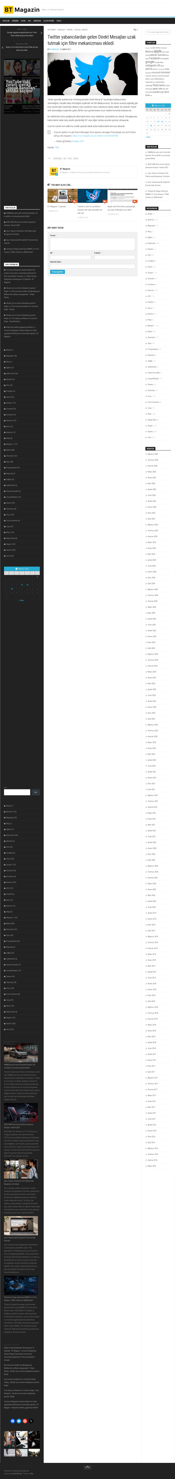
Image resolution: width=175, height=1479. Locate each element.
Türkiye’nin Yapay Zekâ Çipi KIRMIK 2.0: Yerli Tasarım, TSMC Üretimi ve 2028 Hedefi (157, 194)
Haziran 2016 (152, 1160)
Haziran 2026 (152, 466)
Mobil (70, 30)
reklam (147, 79)
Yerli (58, 21)
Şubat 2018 (152, 1042)
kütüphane (148, 73)
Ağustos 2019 (153, 936)
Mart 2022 (151, 754)
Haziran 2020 (152, 878)
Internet (52, 30)
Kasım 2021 (152, 778)
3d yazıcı (147, 48)
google (149, 62)
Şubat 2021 (152, 830)
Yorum (53, 235)
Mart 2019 (151, 966)
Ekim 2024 (151, 577)
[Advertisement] (22, 160)
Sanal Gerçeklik (12, 491)
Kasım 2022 (152, 707)
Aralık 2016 (152, 1125)
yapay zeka (157, 88)
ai (151, 48)
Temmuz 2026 (153, 460)
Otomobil (9, 456)
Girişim (15, 21)
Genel (8, 397)
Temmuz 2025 (153, 530)
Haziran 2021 (152, 807)
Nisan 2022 (152, 748)
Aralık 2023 (152, 630)
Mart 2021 (151, 825)
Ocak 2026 (152, 495)
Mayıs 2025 (152, 542)
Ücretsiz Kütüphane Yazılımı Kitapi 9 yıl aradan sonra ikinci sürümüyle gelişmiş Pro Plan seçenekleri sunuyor (20, 273)
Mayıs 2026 (152, 472)
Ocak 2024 (152, 625)
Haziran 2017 (152, 1089)
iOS (29, 21)
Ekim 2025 (151, 513)
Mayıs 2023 (152, 672)
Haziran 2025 (152, 536)
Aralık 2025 (152, 501)
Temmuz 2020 (153, 872)
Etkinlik (9, 379)
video (168, 85)
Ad (51, 253)
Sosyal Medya (81, 30)
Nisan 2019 (152, 960)
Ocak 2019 (152, 978)
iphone (148, 68)
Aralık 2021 (152, 772)
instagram (151, 65)
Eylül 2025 (151, 519)
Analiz (8, 350)
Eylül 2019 (151, 931)
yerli (164, 89)
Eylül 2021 (151, 789)
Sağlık (8, 479)
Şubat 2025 (152, 560)
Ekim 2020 (151, 854)
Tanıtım (9, 503)
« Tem (21, 600)
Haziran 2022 (152, 736)
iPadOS (9, 894)
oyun (167, 76)
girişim (166, 58)
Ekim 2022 (151, 713)
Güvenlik (9, 409)
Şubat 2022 (152, 760)
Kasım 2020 (152, 848)
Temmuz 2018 (153, 1013)
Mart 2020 (151, 895)
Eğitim (8, 367)
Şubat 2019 (152, 972)
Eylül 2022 (151, 719)
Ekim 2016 (151, 1136)
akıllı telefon (156, 48)
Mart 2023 (151, 683)
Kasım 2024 (152, 572)
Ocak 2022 (152, 766)
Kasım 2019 (152, 919)
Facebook (154, 58)
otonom (148, 76)
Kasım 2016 (152, 1131)
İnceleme (10, 415)
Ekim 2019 (151, 925)
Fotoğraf (9, 391)
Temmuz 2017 (153, 1083)
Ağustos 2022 (153, 725)
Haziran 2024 (152, 601)
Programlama (11, 467)
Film (7, 385)
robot (152, 79)
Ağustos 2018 (153, 1007)
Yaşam (8, 544)
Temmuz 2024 (153, 595)
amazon (164, 48)
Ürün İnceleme (12, 520)
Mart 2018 (151, 1036)
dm (65, 158)
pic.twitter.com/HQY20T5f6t (106, 135)
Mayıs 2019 (152, 954)
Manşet (62, 30)
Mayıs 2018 (152, 1025)
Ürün (8, 515)
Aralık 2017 (152, 1054)
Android (37, 21)
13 (22, 585)
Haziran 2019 (152, 948)
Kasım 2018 (152, 989)
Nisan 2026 (152, 477)
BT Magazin (54, 49)
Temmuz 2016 (153, 1154)
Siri (164, 79)
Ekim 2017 (151, 1066)
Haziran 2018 (152, 1019)
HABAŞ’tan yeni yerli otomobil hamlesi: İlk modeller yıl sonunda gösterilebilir (157, 155)
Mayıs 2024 (152, 607)
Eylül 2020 (151, 860)
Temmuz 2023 (153, 660)
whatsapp (148, 89)
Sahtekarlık (10, 485)
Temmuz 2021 (153, 801)
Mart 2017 (151, 1107)
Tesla (156, 85)
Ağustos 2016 (153, 1148)
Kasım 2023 (152, 636)
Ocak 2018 (152, 1048)
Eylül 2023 (151, 648)
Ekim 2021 (151, 783)
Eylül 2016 (151, 1142)
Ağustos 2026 (153, 454)
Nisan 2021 (152, 819)
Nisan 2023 (152, 678)
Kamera (9, 432)
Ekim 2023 (151, 642)
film (161, 58)
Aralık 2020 (152, 842)
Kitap (8, 438)
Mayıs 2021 (152, 813)
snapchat (148, 82)
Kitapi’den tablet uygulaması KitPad (19, 327)
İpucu (8, 426)
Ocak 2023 (152, 695)
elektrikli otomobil (158, 55)
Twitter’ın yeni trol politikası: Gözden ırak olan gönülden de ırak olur (90, 209)
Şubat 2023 (152, 689)
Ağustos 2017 (153, 1078)
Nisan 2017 (152, 1101)
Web (8, 532)
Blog (8, 362)
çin (151, 95)
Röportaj (9, 473)
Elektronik (49, 21)
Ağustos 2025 (153, 525)
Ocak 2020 (152, 907)
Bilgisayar (10, 356)
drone (147, 55)
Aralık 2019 (152, 913)
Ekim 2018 (151, 995)
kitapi (167, 69)
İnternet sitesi (55, 262)
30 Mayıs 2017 (78, 141)
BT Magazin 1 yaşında (57, 206)
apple (158, 51)
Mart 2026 (151, 483)
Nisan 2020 (152, 889)
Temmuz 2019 (153, 942)
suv (154, 82)
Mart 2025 (151, 554)
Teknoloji (9, 509)
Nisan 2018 (152, 1031)
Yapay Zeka (10, 538)
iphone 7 (155, 69)
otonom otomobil (158, 76)
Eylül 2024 (151, 583)
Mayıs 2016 (152, 1166)
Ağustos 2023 (153, 654)
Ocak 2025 (152, 566)
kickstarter (161, 69)
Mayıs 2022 (152, 742)
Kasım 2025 (152, 507)
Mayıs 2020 (152, 883)
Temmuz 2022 (153, 730)
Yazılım (6, 21)
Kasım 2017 (152, 1060)
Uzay (8, 526)
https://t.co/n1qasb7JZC (83, 135)
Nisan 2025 (152, 548)
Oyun (23, 21)
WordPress (17, 1473)
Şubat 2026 (152, 489)
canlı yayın (165, 52)
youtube (156, 91)
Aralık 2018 (152, 983)
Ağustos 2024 (153, 589)
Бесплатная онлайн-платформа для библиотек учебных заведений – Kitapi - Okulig (21, 294)
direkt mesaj (57, 158)
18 (12, 589)
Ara (5, 788)
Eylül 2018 (151, 1001)
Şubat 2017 (152, 1113)
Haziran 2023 (152, 666)
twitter (76, 158)
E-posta (97, 253)
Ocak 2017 (152, 1119)
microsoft (156, 72)
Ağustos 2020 (153, 866)
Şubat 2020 (152, 901)
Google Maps (159, 62)
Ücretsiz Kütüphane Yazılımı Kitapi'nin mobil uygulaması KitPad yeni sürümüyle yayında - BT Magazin (21, 333)
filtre (69, 158)
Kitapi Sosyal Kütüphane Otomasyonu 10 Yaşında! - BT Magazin (20, 279)
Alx (32, 1473)
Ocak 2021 (152, 836)
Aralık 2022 (152, 701)
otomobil (165, 72)
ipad (162, 66)
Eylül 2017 (151, 1072)
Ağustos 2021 (153, 795)
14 (27, 585)
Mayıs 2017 (152, 1095)
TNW (57, 147)
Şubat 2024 (152, 619)
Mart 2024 (151, 613)
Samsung (158, 79)
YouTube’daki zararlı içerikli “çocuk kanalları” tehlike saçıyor (21, 86)
